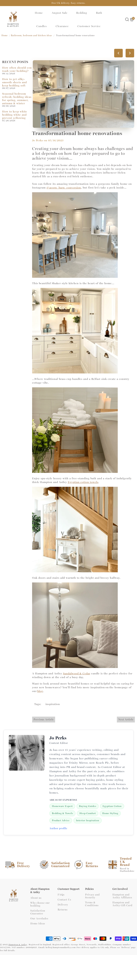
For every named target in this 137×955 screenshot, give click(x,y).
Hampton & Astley (18, 944)
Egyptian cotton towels (83, 482)
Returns (63, 909)
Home (39, 12)
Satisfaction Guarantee (37, 912)
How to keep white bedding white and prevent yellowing (14, 115)
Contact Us (64, 899)
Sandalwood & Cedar (76, 673)
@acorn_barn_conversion (64, 187)
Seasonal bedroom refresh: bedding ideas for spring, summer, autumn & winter (16, 98)
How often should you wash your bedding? (17, 69)
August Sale (59, 12)
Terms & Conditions (92, 904)
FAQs (61, 894)
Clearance (62, 26)
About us (36, 898)
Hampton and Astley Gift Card (122, 904)
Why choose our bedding (40, 904)
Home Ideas (37, 923)
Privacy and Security (92, 896)
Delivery (63, 904)
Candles (41, 26)
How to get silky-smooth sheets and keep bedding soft (14, 82)
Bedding (81, 12)
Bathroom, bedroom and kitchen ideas (31, 35)
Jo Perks (37, 140)
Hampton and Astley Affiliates (122, 896)
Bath (99, 12)
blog (40, 691)
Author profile (58, 828)
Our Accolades (39, 918)
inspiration (52, 704)
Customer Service (89, 26)
